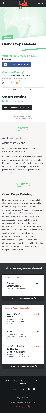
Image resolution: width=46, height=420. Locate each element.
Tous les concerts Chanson (22, 366)
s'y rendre (34, 90)
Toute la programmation (22, 298)
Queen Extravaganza (14, 284)
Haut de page (21, 407)
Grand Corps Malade (16, 194)
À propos (13, 389)
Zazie (9, 331)
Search (5, 3)
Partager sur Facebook (18, 65)
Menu (40, 3)
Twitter (34, 389)
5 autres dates (7, 59)
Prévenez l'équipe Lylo (23, 117)
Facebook (29, 389)
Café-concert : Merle (14, 315)
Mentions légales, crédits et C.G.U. (23, 402)
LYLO (23, 5)
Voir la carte (12, 90)
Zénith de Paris (11, 72)
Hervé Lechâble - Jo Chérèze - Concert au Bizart (16, 349)
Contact (22, 389)
